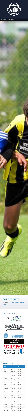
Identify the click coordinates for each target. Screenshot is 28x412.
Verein (17, 302)
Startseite (11, 302)
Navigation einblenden (7, 19)
